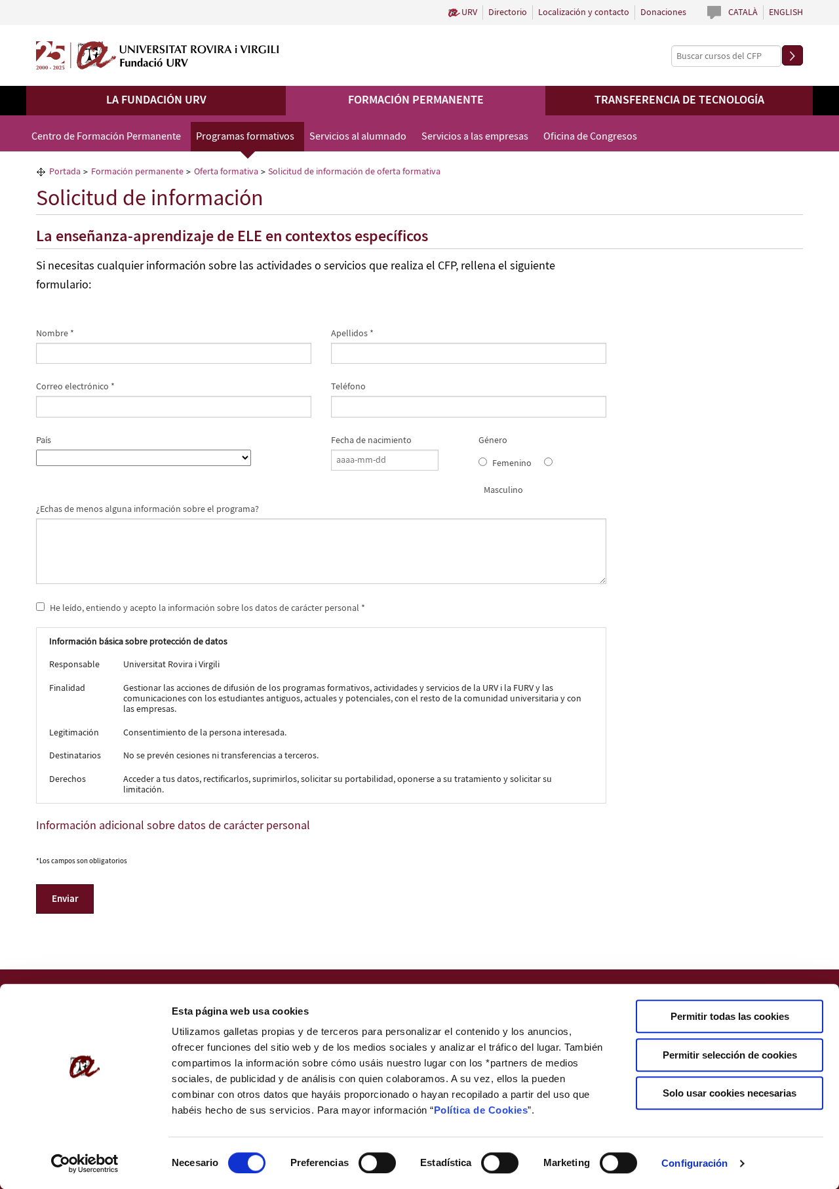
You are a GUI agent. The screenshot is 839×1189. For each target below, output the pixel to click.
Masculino (503, 490)
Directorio (507, 12)
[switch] (377, 1162)
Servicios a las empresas (474, 137)
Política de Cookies (481, 1110)
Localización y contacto (583, 12)
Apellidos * (352, 333)
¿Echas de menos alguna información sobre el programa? (147, 509)
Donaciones (663, 12)
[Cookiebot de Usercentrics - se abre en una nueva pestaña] (85, 1163)
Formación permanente (416, 100)
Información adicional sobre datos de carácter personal (173, 826)
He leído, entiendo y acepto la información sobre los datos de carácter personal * (206, 607)
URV (469, 12)
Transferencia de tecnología (679, 100)
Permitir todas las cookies (730, 1016)
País (43, 440)
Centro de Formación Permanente (106, 137)
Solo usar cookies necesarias (729, 1093)
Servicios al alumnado (357, 137)
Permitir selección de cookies (730, 1055)
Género (492, 440)
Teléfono (348, 386)
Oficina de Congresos (590, 137)
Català (743, 12)
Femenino (512, 463)
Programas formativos (245, 137)
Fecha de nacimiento (371, 440)
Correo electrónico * (75, 386)
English (786, 12)
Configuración (694, 1163)
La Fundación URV (156, 100)
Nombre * (55, 333)
